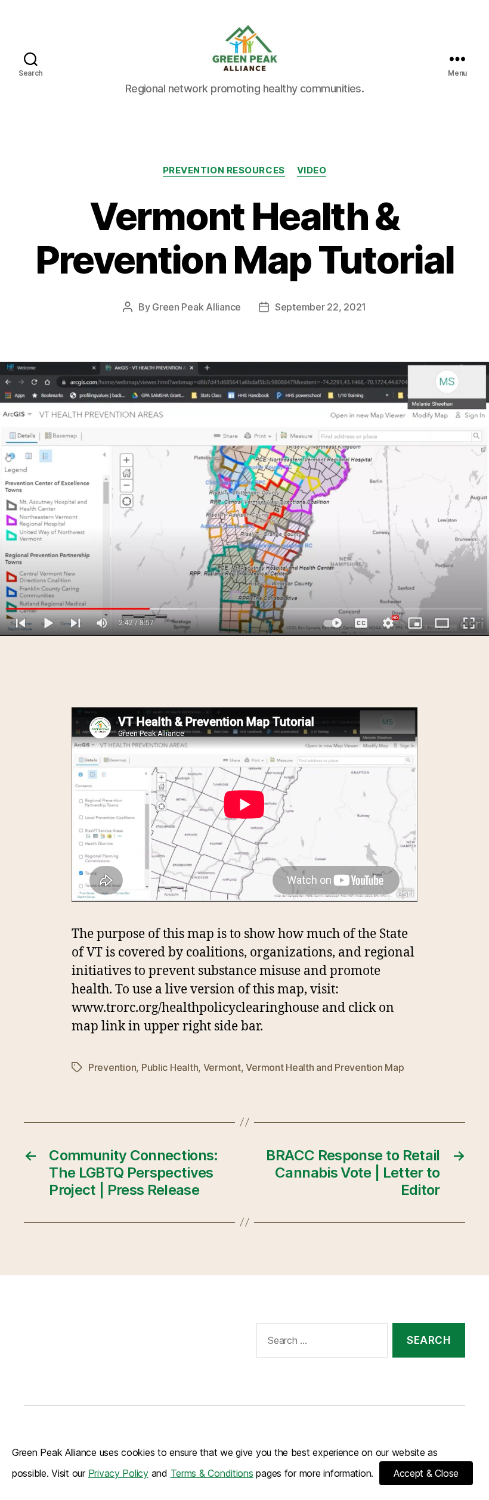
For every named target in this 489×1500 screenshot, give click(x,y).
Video (312, 170)
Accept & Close (426, 1473)
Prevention (112, 1067)
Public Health (170, 1067)
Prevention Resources (224, 170)
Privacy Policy (118, 1473)
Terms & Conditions (212, 1473)
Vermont (222, 1067)
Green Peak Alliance (196, 307)
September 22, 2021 (320, 307)
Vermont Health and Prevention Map (325, 1067)
